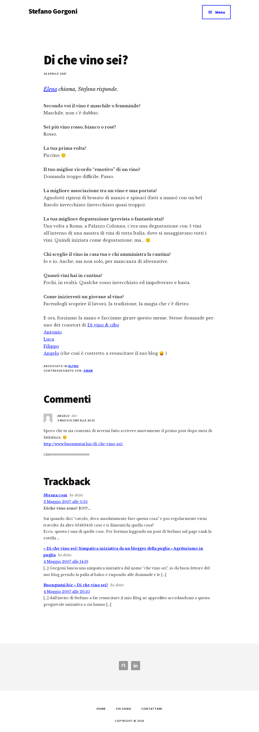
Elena (50, 89)
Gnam (88, 370)
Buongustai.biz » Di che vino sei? (76, 585)
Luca (49, 339)
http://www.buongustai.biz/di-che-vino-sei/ (83, 444)
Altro (73, 366)
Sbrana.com (55, 495)
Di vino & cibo (103, 324)
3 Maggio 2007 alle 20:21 (76, 420)
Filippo (51, 346)
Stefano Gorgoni (52, 11)
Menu (220, 12)
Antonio (53, 332)
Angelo (51, 353)
